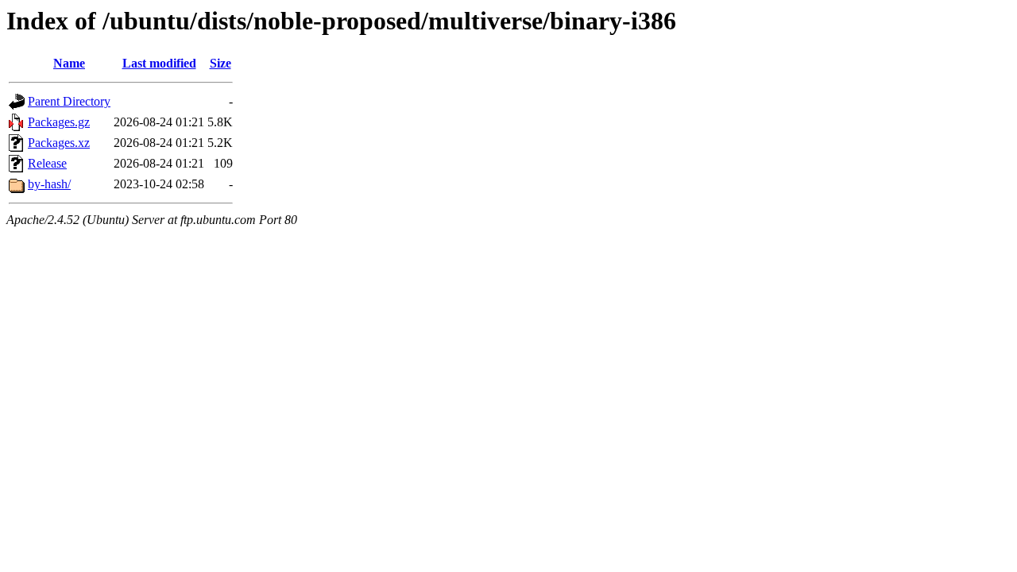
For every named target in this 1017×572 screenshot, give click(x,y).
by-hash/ (49, 184)
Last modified (159, 63)
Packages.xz (59, 142)
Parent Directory (69, 101)
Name (69, 63)
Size (220, 63)
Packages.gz (59, 122)
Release (47, 163)
